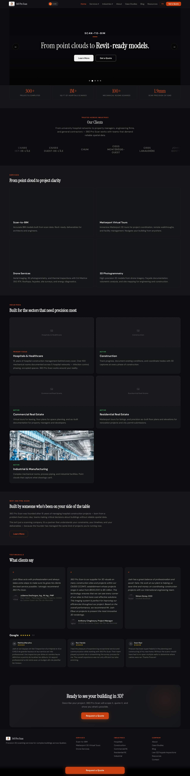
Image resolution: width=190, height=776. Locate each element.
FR (163, 4)
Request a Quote (95, 715)
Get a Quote (173, 4)
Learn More (83, 58)
